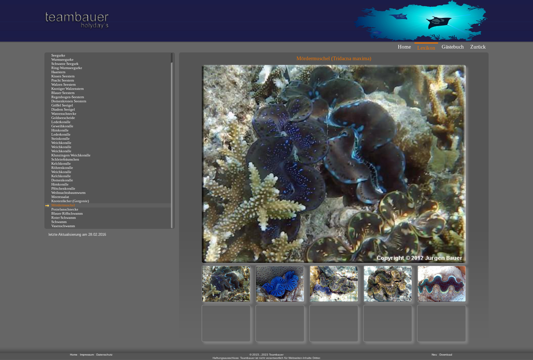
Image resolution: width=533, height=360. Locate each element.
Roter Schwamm (63, 218)
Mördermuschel (62, 205)
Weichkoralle (60, 143)
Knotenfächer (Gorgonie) (69, 201)
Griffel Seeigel (61, 105)
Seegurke (57, 55)
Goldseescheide (62, 118)
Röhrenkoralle (61, 168)
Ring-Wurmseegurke (66, 68)
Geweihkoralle (61, 126)
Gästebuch (453, 47)
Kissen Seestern (62, 76)
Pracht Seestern (62, 80)
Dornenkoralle (61, 180)
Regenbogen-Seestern (67, 97)
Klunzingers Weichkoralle (70, 155)
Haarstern (58, 72)
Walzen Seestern (63, 85)
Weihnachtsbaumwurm (68, 193)
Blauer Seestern (62, 93)
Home (404, 47)
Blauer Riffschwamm (66, 214)
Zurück (478, 47)
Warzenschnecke (63, 114)
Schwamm (58, 222)
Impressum (87, 354)
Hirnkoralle (59, 130)
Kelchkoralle (60, 164)
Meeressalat (59, 197)
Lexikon (426, 48)
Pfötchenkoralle (62, 189)
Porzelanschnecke (64, 209)
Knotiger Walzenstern (67, 89)
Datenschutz (104, 354)
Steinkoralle (60, 139)
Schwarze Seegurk (64, 64)
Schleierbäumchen (64, 159)
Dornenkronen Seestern (68, 101)
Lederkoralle (60, 122)
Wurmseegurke (62, 60)
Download (445, 354)
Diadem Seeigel (62, 109)
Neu (435, 354)
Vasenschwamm (62, 226)
